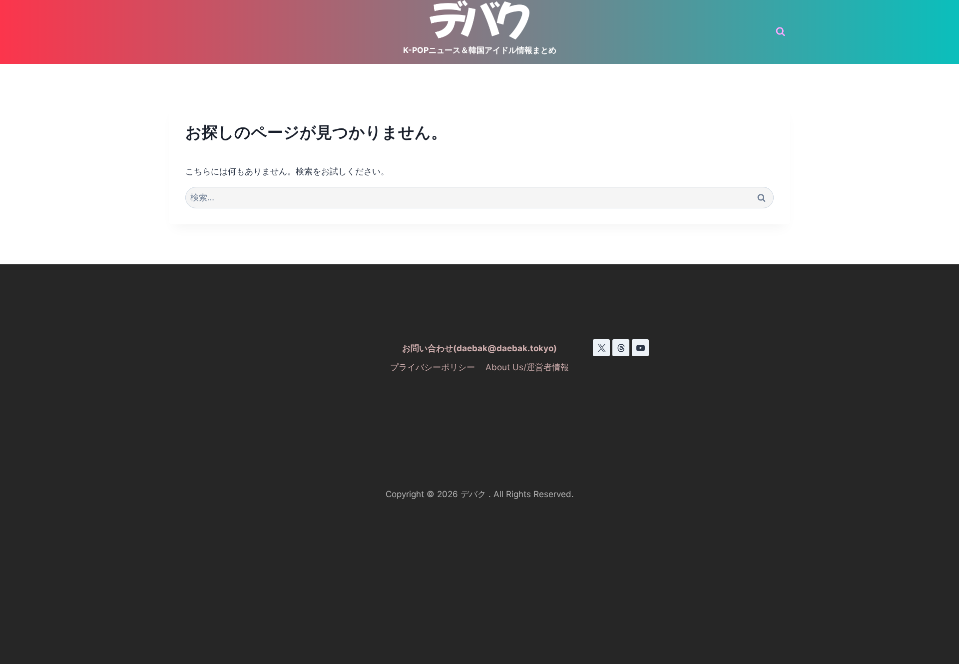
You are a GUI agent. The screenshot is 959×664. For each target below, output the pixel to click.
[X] (601, 347)
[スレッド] (620, 347)
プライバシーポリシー (432, 367)
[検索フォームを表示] (780, 31)
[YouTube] (640, 347)
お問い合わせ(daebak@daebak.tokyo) (479, 348)
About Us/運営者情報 (527, 367)
